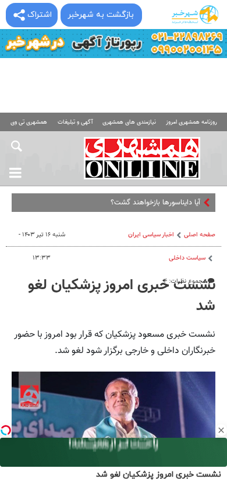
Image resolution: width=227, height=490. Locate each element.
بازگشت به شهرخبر (101, 14)
